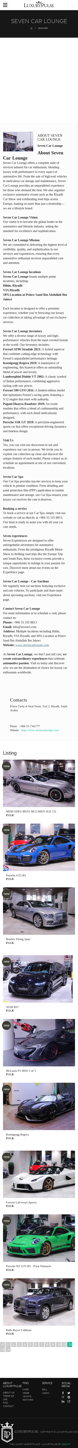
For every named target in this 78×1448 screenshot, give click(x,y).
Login (45, 1393)
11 (64, 1344)
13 (3, 1349)
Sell (44, 1389)
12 (70, 1344)
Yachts (27, 1396)
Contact (8, 1406)
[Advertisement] (39, 82)
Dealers (43, 28)
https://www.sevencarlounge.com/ (40, 730)
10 (59, 1344)
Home (26, 1393)
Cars (26, 1389)
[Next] (8, 1349)
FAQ (5, 1402)
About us (8, 1392)
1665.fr (66, 1444)
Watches (28, 1399)
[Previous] (2, 1344)
